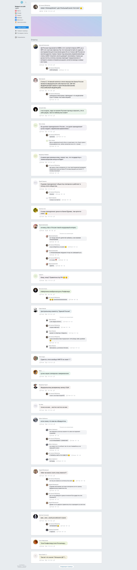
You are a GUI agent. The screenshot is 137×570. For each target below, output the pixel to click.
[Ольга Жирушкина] (36, 542)
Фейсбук (19, 17)
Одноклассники (21, 22)
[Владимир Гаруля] (36, 386)
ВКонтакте (20, 20)
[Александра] (36, 358)
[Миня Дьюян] (36, 80)
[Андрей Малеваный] (36, 471)
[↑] (49, 11)
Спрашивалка (21, 37)
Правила (19, 566)
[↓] (51, 11)
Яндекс (19, 15)
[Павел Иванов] (36, 310)
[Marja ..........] (36, 372)
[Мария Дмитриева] (36, 226)
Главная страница (22, 31)
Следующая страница (66, 566)
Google (19, 13)
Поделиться (54, 11)
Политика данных (22, 567)
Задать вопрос (22, 27)
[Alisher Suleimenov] (36, 420)
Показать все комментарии (66, 233)
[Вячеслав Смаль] (36, 290)
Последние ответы (22, 33)
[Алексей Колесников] (36, 46)
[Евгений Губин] (36, 109)
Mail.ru (19, 11)
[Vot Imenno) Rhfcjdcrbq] (36, 7)
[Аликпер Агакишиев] (36, 516)
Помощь (24, 566)
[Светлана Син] (36, 210)
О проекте (21, 564)
